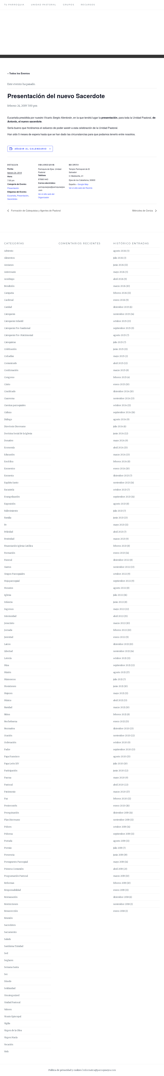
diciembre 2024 (121, 391)
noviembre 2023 (121, 482)
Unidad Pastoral (43, 4)
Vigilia (7, 1023)
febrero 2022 (120, 630)
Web (6, 1051)
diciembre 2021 (121, 644)
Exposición (9, 503)
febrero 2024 (120, 461)
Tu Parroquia (14, 4)
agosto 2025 (119, 335)
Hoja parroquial (12, 581)
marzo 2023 (119, 539)
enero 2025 (119, 384)
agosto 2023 (119, 503)
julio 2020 (118, 763)
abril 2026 (118, 279)
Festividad (9, 539)
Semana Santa (11, 967)
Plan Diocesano (12, 819)
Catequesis (9, 314)
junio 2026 (118, 265)
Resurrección (11, 911)
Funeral (8, 560)
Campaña (9, 293)
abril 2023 (118, 531)
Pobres (8, 826)
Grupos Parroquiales (14, 574)
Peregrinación (11, 812)
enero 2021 (119, 721)
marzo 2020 (119, 791)
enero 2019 (119, 890)
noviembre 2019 (121, 819)
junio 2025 (118, 349)
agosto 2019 (119, 841)
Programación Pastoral (16, 876)
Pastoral (8, 784)
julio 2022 (118, 595)
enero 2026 (119, 300)
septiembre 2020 (122, 749)
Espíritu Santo (11, 482)
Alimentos (9, 258)
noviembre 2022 (121, 567)
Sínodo (7, 981)
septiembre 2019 (121, 834)
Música (7, 700)
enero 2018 (119, 911)
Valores (8, 1009)
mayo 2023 (118, 524)
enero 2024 (119, 468)
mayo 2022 (119, 609)
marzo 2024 (119, 454)
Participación (10, 770)
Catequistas (10, 342)
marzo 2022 (119, 623)
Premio (8, 848)
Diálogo (8, 419)
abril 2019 (118, 869)
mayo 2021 (118, 693)
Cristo (7, 384)
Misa (6, 665)
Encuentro (9, 468)
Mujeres (8, 693)
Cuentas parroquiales (15, 405)
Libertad (8, 651)
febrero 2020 (120, 798)
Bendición (9, 286)
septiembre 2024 (122, 412)
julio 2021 (118, 679)
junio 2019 (118, 855)
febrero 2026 (120, 293)
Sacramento (10, 932)
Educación (9, 454)
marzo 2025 (119, 370)
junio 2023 (118, 517)
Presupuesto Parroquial (16, 862)
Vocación (8, 1044)
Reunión (8, 918)
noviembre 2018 (121, 904)
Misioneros (10, 679)
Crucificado (10, 391)
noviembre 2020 (121, 735)
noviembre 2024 (121, 398)
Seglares (8, 960)
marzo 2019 (119, 876)
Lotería (8, 658)
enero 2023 (119, 553)
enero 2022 (119, 637)
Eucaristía (11, 195)
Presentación (13, 188)
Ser (6, 974)
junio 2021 (118, 686)
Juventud (8, 637)
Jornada (8, 630)
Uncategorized (11, 995)
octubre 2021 (119, 658)
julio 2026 (118, 258)
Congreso (9, 377)
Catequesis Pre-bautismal (17, 328)
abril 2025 (118, 363)
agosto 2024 (119, 419)
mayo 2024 (119, 440)
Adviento (8, 251)
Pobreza (8, 834)
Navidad (8, 707)
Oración (8, 735)
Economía (9, 447)
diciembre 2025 (121, 307)
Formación (9, 553)
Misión (7, 672)
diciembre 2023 (121, 475)
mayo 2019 (118, 862)
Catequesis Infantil (13, 321)
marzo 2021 (119, 707)
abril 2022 (118, 616)
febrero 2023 (120, 546)
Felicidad (8, 531)
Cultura (7, 412)
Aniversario (10, 272)
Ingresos (9, 609)
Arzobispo (9, 279)
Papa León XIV (11, 763)
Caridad (8, 307)
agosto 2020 (119, 756)
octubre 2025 (120, 321)
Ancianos (9, 265)
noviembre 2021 (121, 651)
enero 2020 (119, 805)
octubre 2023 (120, 489)
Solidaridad (9, 988)
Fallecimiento (11, 511)
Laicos (7, 644)
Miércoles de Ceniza (143, 210)
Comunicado (10, 363)
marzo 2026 (119, 286)
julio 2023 (118, 511)
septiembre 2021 (121, 665)
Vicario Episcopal (12, 1016)
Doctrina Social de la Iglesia (18, 433)
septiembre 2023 (122, 496)
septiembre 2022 (122, 581)
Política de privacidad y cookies (65, 1070)
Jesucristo (9, 623)
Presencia (9, 855)
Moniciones (10, 686)
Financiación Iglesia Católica (18, 546)
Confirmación (11, 370)
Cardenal (8, 300)
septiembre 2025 (122, 328)
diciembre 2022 (121, 560)
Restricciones (11, 904)
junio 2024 (118, 433)
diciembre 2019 (121, 812)
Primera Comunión (14, 869)
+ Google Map (82, 184)
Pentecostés (10, 805)
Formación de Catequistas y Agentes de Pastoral (35, 210)
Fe (5, 524)
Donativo (8, 440)
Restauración (10, 897)
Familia (7, 517)
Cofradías (9, 356)
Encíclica (8, 461)
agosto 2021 (119, 672)
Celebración (10, 349)
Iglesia (7, 595)
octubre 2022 (120, 574)
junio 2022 (118, 602)
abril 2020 (118, 784)
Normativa (9, 728)
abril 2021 (118, 700)
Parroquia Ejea (82, 29)
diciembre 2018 (121, 897)
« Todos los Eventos (18, 73)
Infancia (8, 602)
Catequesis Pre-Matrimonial (18, 335)
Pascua (7, 777)
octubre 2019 (119, 826)
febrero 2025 (120, 377)
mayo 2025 (118, 356)
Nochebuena (10, 721)
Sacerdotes (12, 199)
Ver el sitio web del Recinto (80, 187)
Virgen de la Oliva (13, 1030)
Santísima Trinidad (13, 946)
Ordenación (10, 742)
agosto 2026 (119, 251)
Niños (7, 714)
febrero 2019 (119, 883)
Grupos (68, 4)
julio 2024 (118, 426)
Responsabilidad (12, 890)
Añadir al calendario (31, 148)
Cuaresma (9, 398)
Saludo (7, 939)
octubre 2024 (120, 405)
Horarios (8, 588)
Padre (7, 749)
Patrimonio (10, 791)
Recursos (88, 4)
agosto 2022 (119, 588)
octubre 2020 (120, 742)
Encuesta (9, 475)
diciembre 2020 (121, 728)
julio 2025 (118, 342)
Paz (6, 798)
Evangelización (12, 496)
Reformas (9, 883)
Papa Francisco (12, 756)
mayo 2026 (119, 272)
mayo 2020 (119, 777)
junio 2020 (118, 770)
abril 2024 (118, 447)
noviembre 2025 (121, 314)
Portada (8, 841)
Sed (6, 953)
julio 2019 (117, 848)
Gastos (7, 567)
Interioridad (10, 616)
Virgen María (10, 1037)
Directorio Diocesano (15, 426)
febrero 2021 (119, 714)
